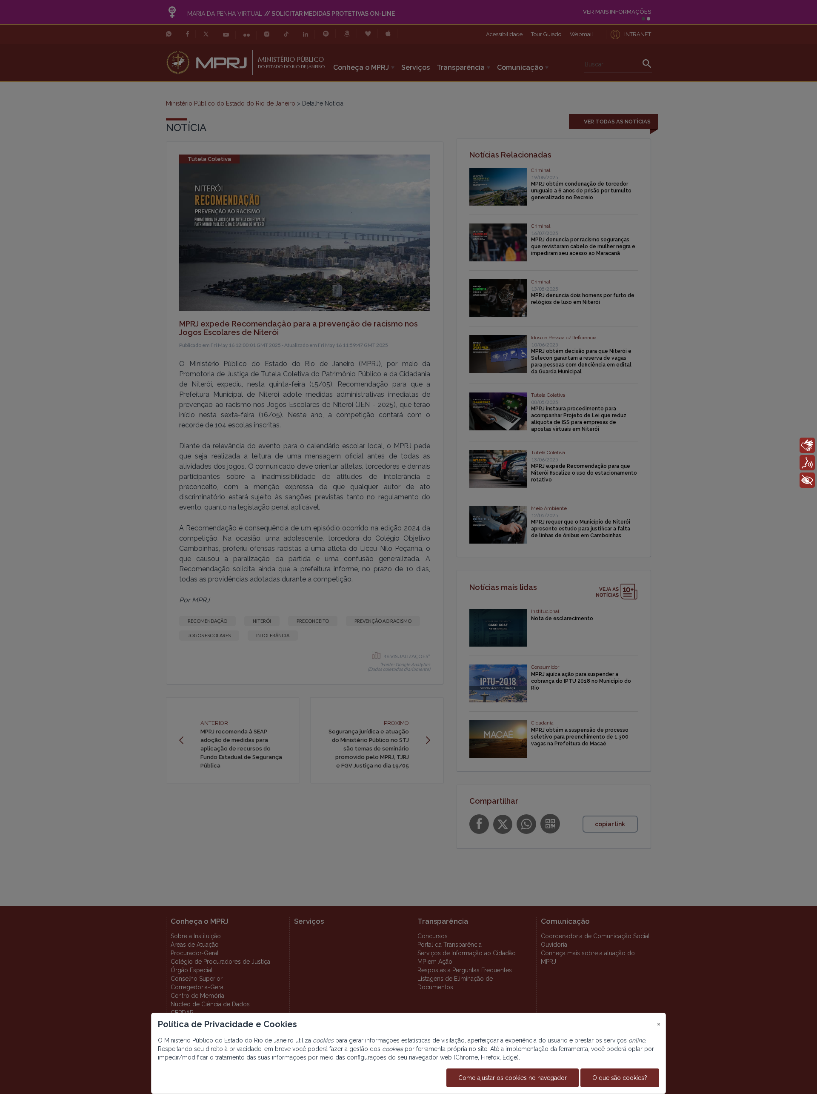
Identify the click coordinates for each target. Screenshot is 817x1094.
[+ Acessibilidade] (807, 480)
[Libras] (807, 445)
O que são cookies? (619, 1077)
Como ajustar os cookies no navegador (512, 1077)
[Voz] (807, 462)
